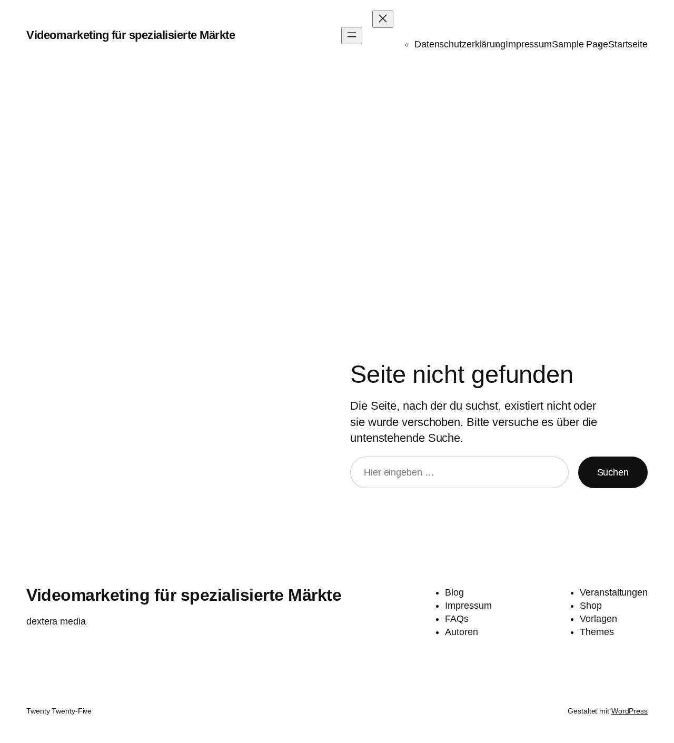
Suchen (613, 472)
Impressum (529, 44)
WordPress (629, 711)
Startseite (628, 44)
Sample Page (580, 44)
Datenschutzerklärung (460, 44)
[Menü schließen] (382, 19)
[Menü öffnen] (351, 35)
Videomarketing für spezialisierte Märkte (130, 35)
